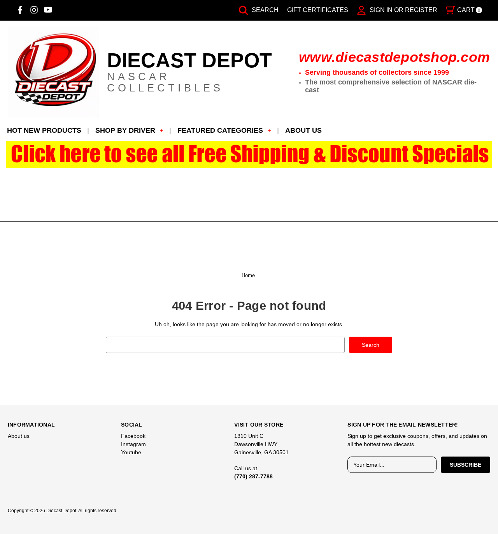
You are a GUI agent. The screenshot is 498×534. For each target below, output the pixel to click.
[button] (249, 154)
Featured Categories (220, 130)
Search (264, 10)
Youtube (131, 452)
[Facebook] (20, 10)
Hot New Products (44, 130)
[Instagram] (34, 10)
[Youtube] (48, 10)
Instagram (133, 444)
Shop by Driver (125, 130)
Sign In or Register (402, 10)
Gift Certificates (317, 10)
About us (303, 130)
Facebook (133, 436)
